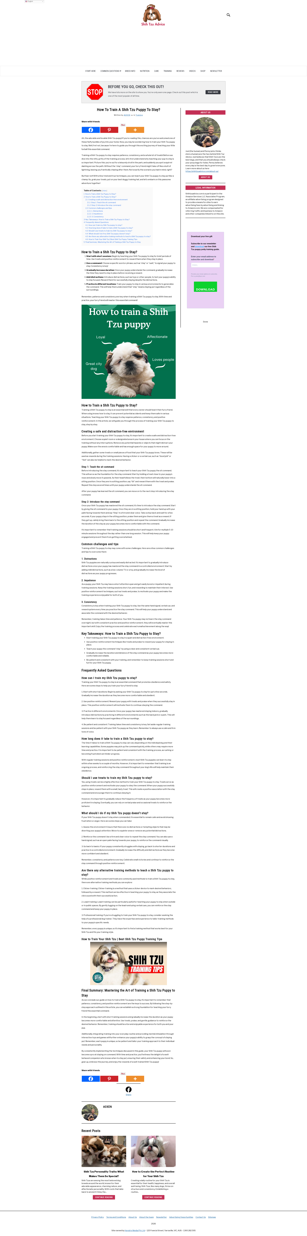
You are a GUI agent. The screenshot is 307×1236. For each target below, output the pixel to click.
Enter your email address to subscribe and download (203, 258)
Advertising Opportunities (181, 1217)
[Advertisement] (153, 47)
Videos (192, 71)
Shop (202, 71)
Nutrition (144, 71)
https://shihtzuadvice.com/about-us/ (202, 171)
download (199, 246)
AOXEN (127, 115)
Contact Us (201, 1217)
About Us (205, 177)
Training (168, 71)
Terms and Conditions (116, 1217)
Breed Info (130, 71)
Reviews (180, 71)
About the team (146, 1217)
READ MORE (213, 92)
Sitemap (212, 1217)
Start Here (90, 71)
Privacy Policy (97, 1217)
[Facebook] (91, 128)
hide (104, 191)
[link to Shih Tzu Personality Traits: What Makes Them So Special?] (104, 1151)
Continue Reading (104, 1197)
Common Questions (109, 71)
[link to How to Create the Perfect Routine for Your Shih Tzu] (153, 1151)
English (30, 1)
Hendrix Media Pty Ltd (135, 1230)
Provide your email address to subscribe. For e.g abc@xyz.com (204, 275)
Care (156, 71)
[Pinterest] (109, 128)
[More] (135, 128)
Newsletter (216, 71)
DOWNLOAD (205, 289)
